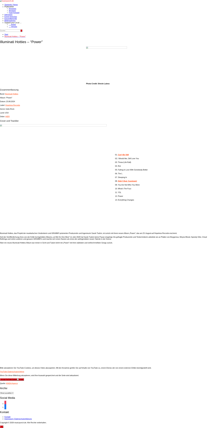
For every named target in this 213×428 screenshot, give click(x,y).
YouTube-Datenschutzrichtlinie (12, 372)
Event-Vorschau (10, 17)
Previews (12, 9)
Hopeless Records (12, 105)
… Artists (12, 25)
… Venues (13, 27)
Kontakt (7, 417)
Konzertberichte (10, 19)
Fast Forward (14, 13)
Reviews (12, 11)
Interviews (8, 15)
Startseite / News (11, 5)
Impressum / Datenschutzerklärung (18, 419)
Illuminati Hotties (11, 94)
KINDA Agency (12, 383)
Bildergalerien (10, 21)
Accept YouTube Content (9, 379)
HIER (7, 116)
